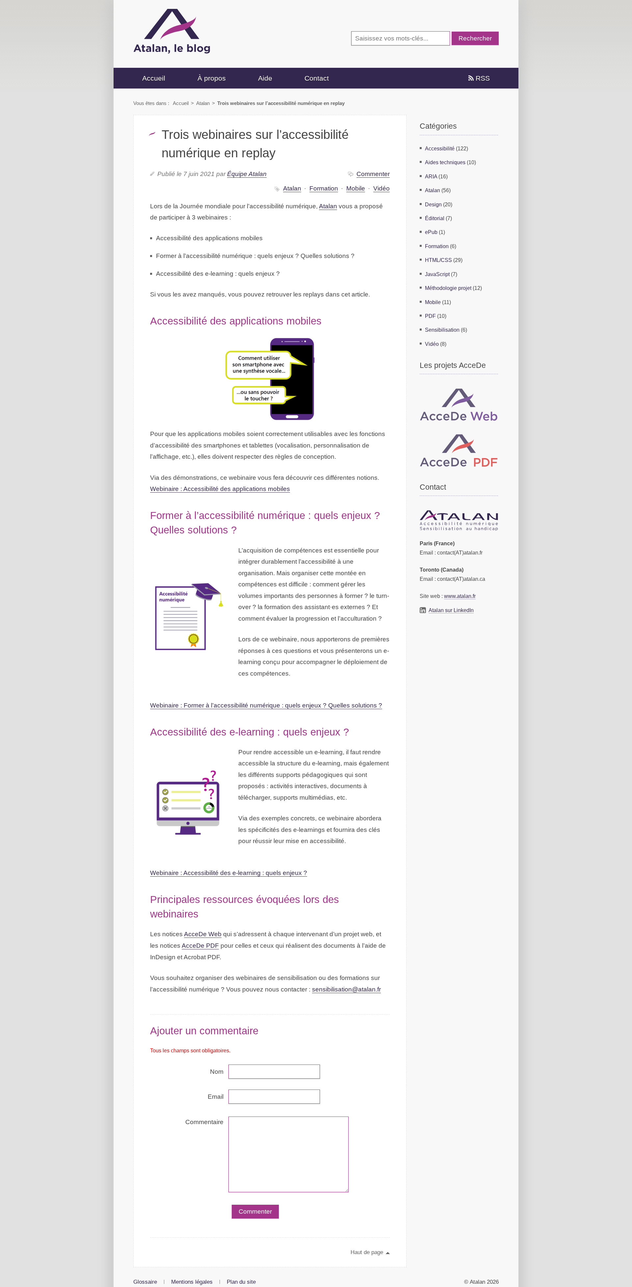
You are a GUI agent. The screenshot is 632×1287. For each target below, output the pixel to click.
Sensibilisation (442, 330)
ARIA (431, 176)
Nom (217, 1071)
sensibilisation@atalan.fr (346, 989)
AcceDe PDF (200, 945)
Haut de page (367, 1252)
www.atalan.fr (460, 596)
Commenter (373, 173)
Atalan (203, 103)
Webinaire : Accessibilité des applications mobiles (220, 488)
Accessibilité (440, 148)
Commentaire (204, 1122)
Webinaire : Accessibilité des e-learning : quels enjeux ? (228, 872)
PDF (430, 316)
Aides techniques (445, 162)
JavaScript (437, 274)
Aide (265, 78)
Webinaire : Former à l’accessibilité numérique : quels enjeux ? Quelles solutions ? (266, 705)
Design (433, 204)
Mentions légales (192, 1281)
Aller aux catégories (146, 5)
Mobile (355, 188)
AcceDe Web (203, 934)
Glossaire (145, 1281)
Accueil (153, 78)
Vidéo (381, 188)
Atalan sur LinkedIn (451, 610)
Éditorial (434, 218)
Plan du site (241, 1281)
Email (216, 1096)
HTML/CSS (438, 260)
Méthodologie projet (448, 288)
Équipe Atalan (247, 173)
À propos (212, 78)
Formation (323, 188)
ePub (431, 232)
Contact (316, 78)
